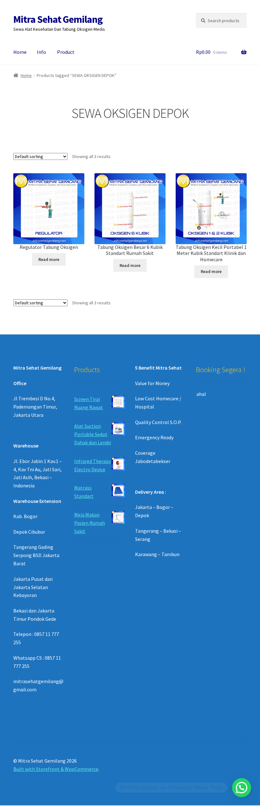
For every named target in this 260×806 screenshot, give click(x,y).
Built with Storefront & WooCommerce (55, 769)
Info (41, 52)
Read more (48, 259)
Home (20, 52)
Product (66, 52)
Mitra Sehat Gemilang (57, 19)
